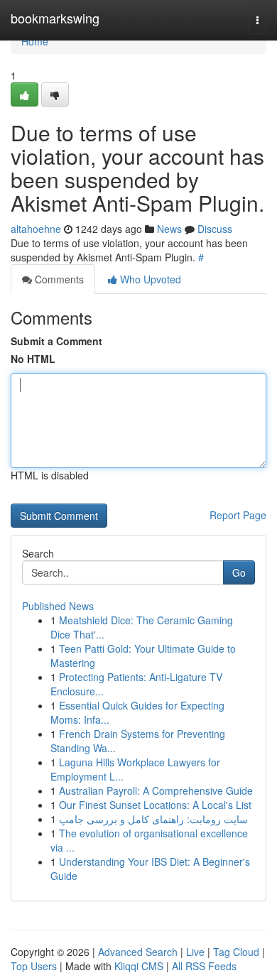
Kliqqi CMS (138, 966)
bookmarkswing (55, 18)
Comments (58, 279)
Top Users (34, 966)
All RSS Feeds (204, 966)
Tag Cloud (236, 952)
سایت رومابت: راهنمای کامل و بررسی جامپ (153, 819)
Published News (58, 606)
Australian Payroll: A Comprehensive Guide (156, 790)
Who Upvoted (149, 279)
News (169, 229)
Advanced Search (138, 952)
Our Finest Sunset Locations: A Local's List (155, 805)
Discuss (214, 229)
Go (239, 572)
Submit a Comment (56, 341)
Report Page (238, 515)
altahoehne (36, 229)
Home (34, 41)
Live (195, 952)
